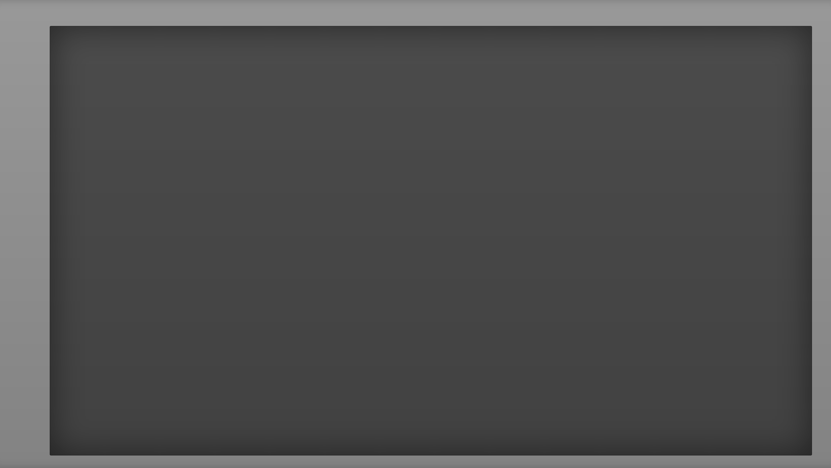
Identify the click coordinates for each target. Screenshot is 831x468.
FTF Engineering (169, 10)
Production (118, 21)
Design (58, 21)
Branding (84, 21)
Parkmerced (199, 10)
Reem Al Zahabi (228, 10)
